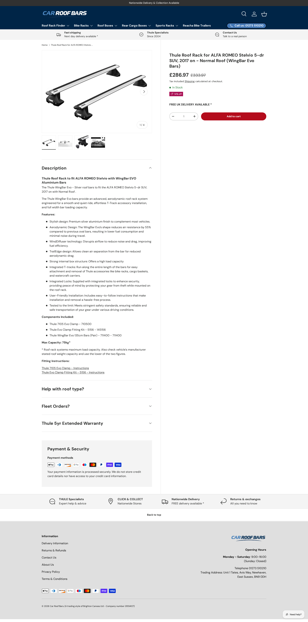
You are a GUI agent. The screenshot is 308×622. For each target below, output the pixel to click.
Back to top (154, 514)
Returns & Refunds (54, 550)
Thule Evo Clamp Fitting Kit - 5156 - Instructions (73, 372)
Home (45, 45)
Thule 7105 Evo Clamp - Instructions (65, 368)
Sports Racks (165, 25)
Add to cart (234, 116)
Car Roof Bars (57, 606)
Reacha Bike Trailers (197, 25)
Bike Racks (81, 25)
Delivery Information (55, 543)
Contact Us (49, 557)
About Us (48, 565)
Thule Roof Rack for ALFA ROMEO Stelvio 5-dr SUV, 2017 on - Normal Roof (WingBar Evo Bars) (72, 45)
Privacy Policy (51, 572)
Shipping (190, 81)
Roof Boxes (105, 25)
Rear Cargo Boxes (134, 25)
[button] (264, 14)
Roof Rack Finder (53, 25)
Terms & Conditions (54, 579)
